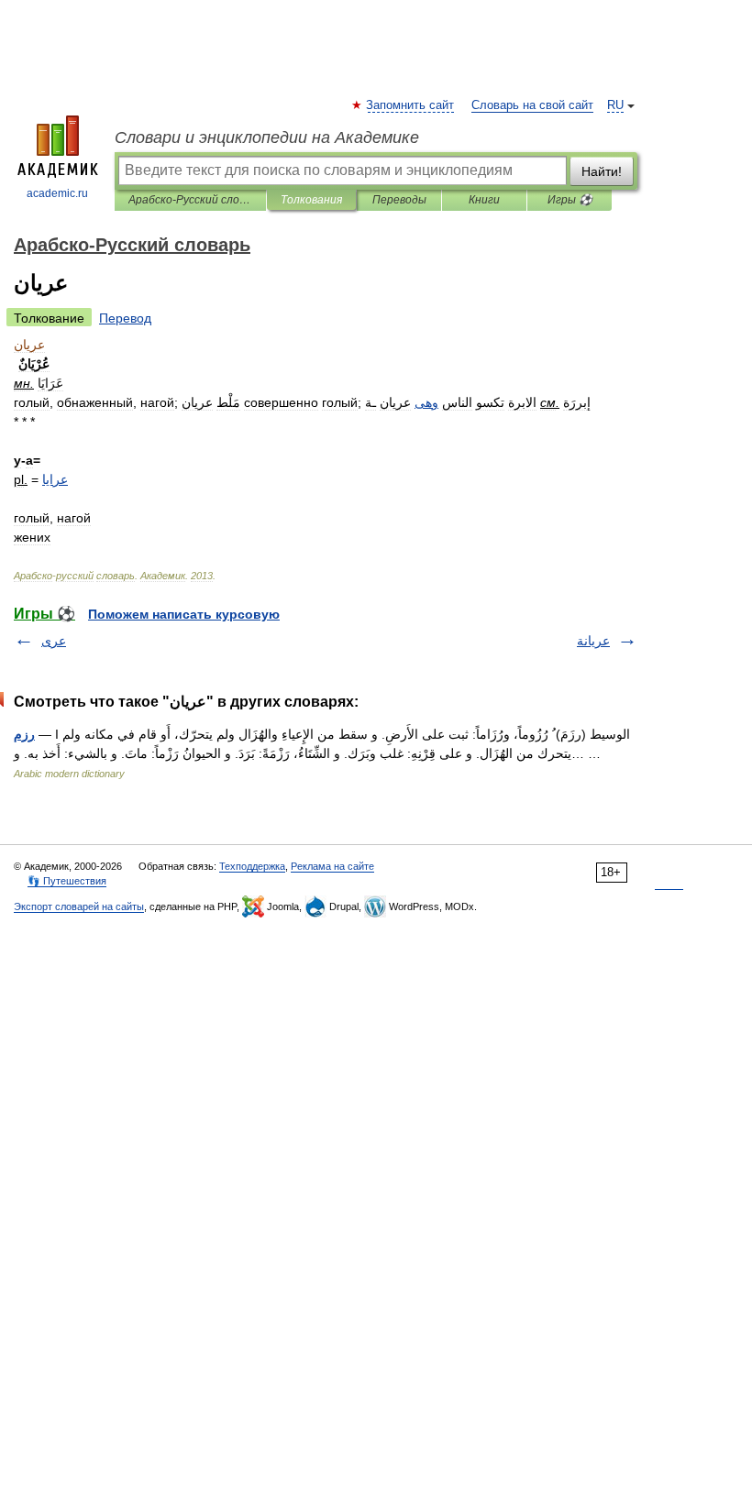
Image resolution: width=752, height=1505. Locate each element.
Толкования (311, 199)
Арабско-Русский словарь (190, 199)
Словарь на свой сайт (532, 105)
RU (615, 105)
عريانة (593, 640)
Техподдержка (252, 866)
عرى (53, 640)
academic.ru (57, 193)
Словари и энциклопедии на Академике (267, 137)
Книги (484, 199)
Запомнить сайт (411, 105)
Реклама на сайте (332, 866)
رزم (24, 734)
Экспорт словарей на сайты (79, 906)
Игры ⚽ (569, 199)
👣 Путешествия (67, 880)
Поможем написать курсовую (184, 614)
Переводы (399, 199)
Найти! (601, 171)
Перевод (125, 318)
